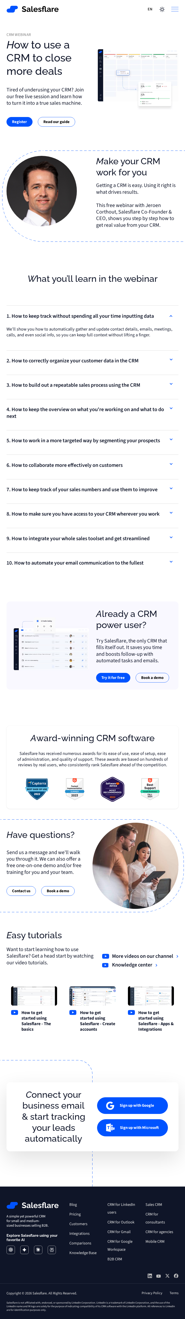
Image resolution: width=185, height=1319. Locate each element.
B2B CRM (114, 1259)
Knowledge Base (83, 1253)
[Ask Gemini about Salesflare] (24, 1250)
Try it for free (113, 678)
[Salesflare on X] (167, 1277)
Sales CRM (153, 1205)
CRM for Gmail (119, 1232)
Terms (174, 1293)
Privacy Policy (152, 1293)
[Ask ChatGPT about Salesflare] (11, 1250)
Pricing (75, 1214)
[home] (33, 9)
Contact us (21, 891)
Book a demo (152, 678)
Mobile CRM (155, 1241)
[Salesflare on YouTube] (158, 1276)
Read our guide (56, 122)
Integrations (79, 1233)
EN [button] (150, 9)
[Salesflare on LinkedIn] (150, 1277)
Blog (73, 1205)
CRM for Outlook (120, 1222)
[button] (173, 9)
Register (19, 122)
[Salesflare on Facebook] (176, 1277)
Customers (78, 1224)
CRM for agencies (159, 1232)
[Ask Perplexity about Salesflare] (52, 1250)
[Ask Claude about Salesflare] (38, 1250)
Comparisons (80, 1243)
